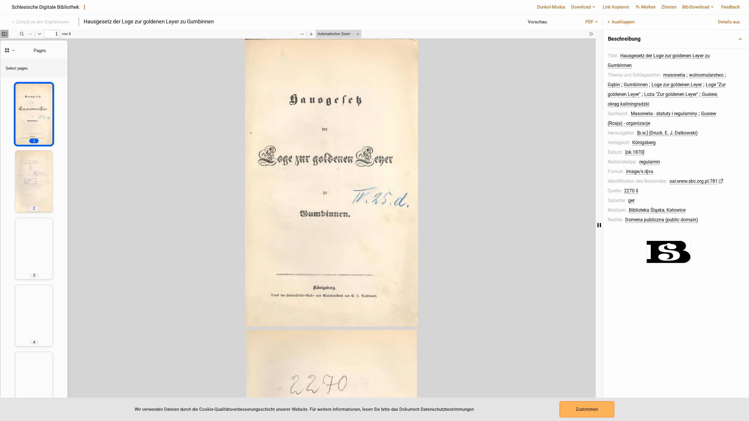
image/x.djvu (639, 171)
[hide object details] (599, 225)
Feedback (730, 7)
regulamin (649, 162)
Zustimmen (587, 409)
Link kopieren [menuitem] (616, 7)
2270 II (631, 191)
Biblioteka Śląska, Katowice (657, 210)
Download (581, 7)
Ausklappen (623, 22)
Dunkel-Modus (551, 7)
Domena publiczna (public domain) (661, 219)
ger (631, 200)
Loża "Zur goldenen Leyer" (671, 94)
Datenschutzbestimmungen (447, 409)
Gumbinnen (636, 84)
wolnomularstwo (706, 75)
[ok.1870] (634, 152)
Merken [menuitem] (648, 7)
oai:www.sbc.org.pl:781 (693, 181)
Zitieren (669, 7)
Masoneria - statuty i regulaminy (664, 113)
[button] (676, 39)
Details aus (729, 22)
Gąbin (614, 84)
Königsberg (644, 142)
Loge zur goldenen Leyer (677, 84)
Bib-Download (695, 7)
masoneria (674, 75)
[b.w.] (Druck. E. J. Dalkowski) (667, 133)
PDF (589, 22)
